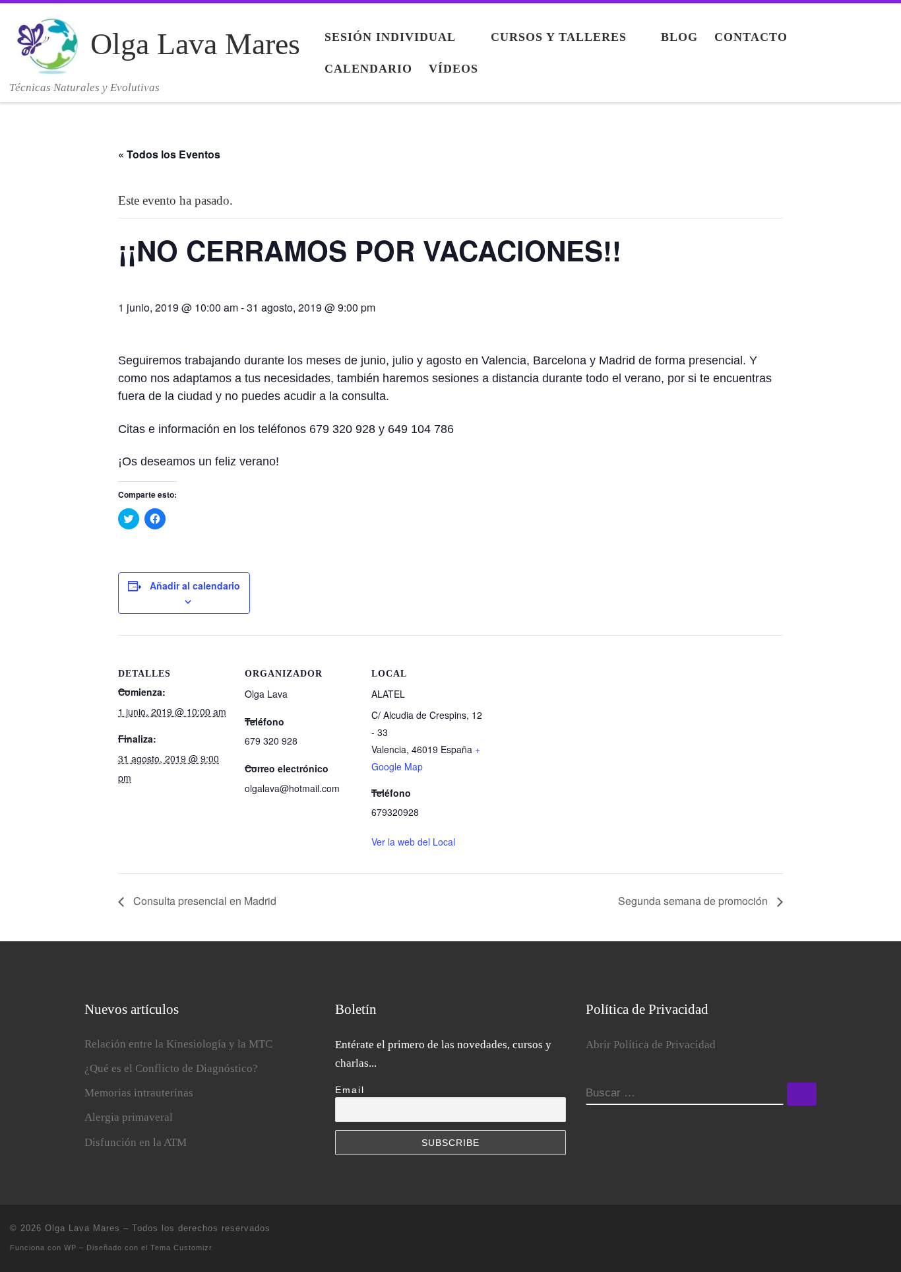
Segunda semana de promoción (694, 900)
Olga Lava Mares (82, 1228)
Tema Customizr (181, 1248)
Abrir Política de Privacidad (651, 1044)
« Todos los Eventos (169, 154)
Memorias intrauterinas (138, 1093)
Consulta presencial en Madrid (203, 900)
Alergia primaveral (128, 1117)
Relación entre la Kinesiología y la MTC (178, 1044)
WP (70, 1248)
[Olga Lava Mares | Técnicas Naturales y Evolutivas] (48, 41)
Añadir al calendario (195, 585)
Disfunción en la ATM (135, 1142)
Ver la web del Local (413, 841)
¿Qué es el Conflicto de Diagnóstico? (171, 1068)
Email (350, 1090)
